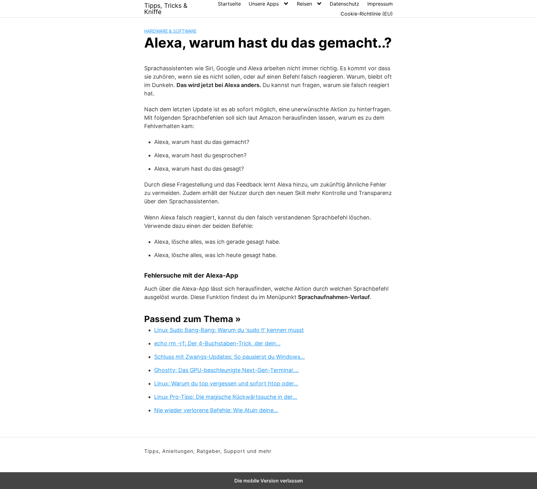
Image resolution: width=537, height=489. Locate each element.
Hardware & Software (170, 31)
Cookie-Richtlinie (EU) (367, 14)
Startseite (229, 4)
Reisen (304, 4)
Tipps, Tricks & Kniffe (165, 8)
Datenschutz (344, 4)
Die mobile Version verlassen (268, 480)
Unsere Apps (264, 4)
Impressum (380, 4)
